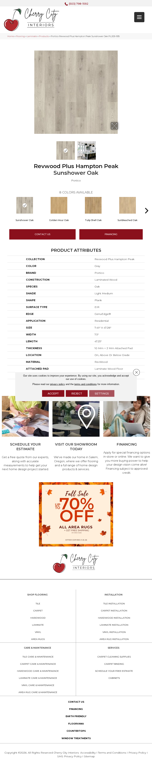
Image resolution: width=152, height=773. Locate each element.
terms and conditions (85, 384)
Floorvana (76, 723)
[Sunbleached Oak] (127, 205)
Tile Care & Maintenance (38, 656)
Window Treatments (76, 738)
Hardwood (38, 617)
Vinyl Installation (114, 632)
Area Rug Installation (114, 639)
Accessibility (88, 752)
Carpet (38, 610)
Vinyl (38, 632)
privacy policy (57, 384)
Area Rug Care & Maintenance (38, 692)
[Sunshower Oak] (24, 205)
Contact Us (42, 234)
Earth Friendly (76, 716)
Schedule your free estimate (114, 671)
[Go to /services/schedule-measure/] (25, 434)
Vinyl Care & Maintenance (38, 685)
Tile (38, 603)
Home (10, 36)
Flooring (20, 36)
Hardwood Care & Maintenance (38, 671)
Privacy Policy (137, 752)
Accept (53, 393)
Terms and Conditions (112, 752)
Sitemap (89, 756)
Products (44, 36)
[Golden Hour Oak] (59, 205)
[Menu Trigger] (139, 17)
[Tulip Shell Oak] (93, 205)
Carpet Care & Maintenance (38, 663)
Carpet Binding (114, 663)
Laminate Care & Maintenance (38, 678)
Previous (31, 148)
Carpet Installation (114, 610)
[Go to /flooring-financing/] (126, 436)
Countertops (76, 731)
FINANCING (111, 234)
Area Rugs (38, 639)
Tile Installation (114, 603)
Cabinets (114, 678)
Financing (76, 709)
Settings (102, 393)
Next (120, 148)
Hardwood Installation (114, 617)
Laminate (32, 36)
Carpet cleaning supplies (114, 656)
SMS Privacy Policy (69, 756)
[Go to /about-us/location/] (75, 434)
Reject (76, 393)
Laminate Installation (114, 624)
